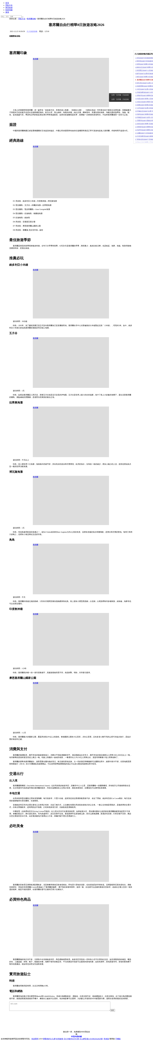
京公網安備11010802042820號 (91, 1039)
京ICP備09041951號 (71, 1039)
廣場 (7, 12)
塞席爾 (35, 59)
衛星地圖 (9, 10)
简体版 (106, 1039)
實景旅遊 (9, 8)
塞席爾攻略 (31, 19)
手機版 (118, 1039)
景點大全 (9, 5)
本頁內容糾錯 (76, 1036)
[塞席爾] (21, 42)
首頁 (7, 3)
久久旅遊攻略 (32, 31)
